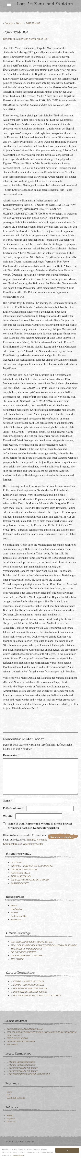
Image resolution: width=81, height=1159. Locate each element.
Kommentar (11, 755)
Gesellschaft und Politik (16, 1098)
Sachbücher (16, 919)
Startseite (9, 23)
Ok (67, 1150)
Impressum (11, 1118)
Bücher (19, 23)
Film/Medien (16, 908)
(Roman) (32, 941)
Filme (9, 1094)
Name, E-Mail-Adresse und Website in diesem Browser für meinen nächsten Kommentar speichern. (40, 825)
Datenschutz (11, 1121)
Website (7, 816)
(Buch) (20, 872)
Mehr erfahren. (19, 1155)
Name (7, 800)
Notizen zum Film (19, 915)
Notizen (14, 912)
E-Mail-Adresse (13, 808)
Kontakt (10, 1115)
